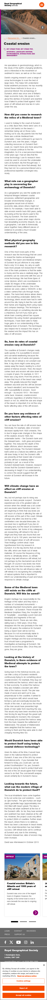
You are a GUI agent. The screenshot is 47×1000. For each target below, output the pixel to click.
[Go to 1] (14, 921)
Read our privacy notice (27, 976)
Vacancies (31, 931)
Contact (18, 931)
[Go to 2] (23, 921)
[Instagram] (25, 942)
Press (7, 934)
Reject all (23, 988)
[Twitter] (11, 942)
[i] (24, 32)
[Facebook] (5, 942)
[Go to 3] (32, 921)
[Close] (44, 965)
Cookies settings (23, 981)
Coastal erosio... (29, 38)
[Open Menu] (41, 4)
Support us (19, 934)
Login (7, 931)
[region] (23, 981)
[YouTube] (18, 942)
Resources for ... (14, 38)
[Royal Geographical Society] (12, 4)
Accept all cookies (23, 995)
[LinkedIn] (32, 942)
